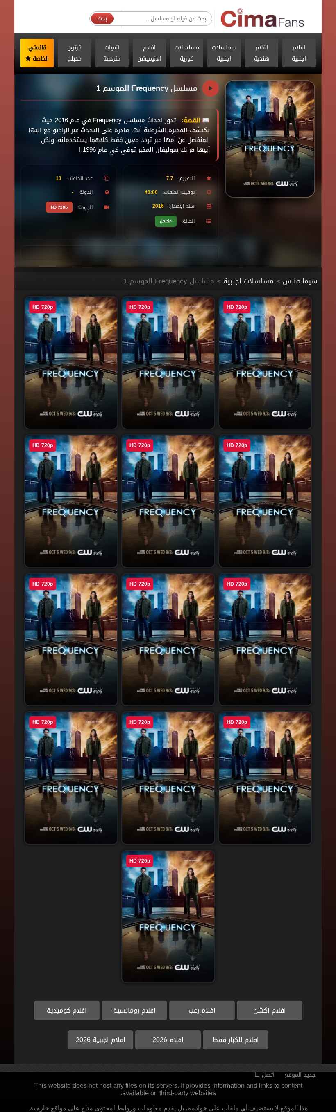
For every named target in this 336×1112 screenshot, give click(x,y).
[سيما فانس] (263, 18)
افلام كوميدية (67, 1010)
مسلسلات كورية (187, 53)
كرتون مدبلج (74, 53)
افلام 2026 (168, 1039)
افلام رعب (202, 1010)
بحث (102, 18)
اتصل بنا (264, 1075)
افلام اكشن (269, 1010)
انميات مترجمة (111, 53)
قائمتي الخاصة (38, 53)
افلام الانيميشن (149, 53)
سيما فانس (300, 281)
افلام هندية (261, 53)
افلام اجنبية (299, 53)
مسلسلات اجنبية (224, 53)
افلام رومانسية (134, 1010)
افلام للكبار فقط (236, 1039)
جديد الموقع (300, 1075)
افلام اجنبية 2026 (100, 1039)
